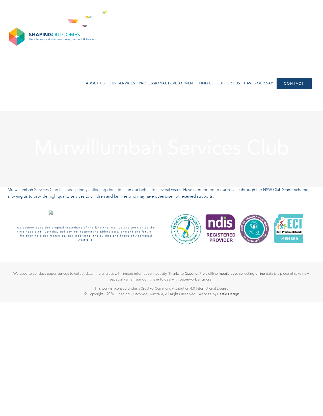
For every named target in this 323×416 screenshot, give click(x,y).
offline (260, 273)
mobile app (228, 273)
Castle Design (228, 294)
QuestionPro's (196, 273)
